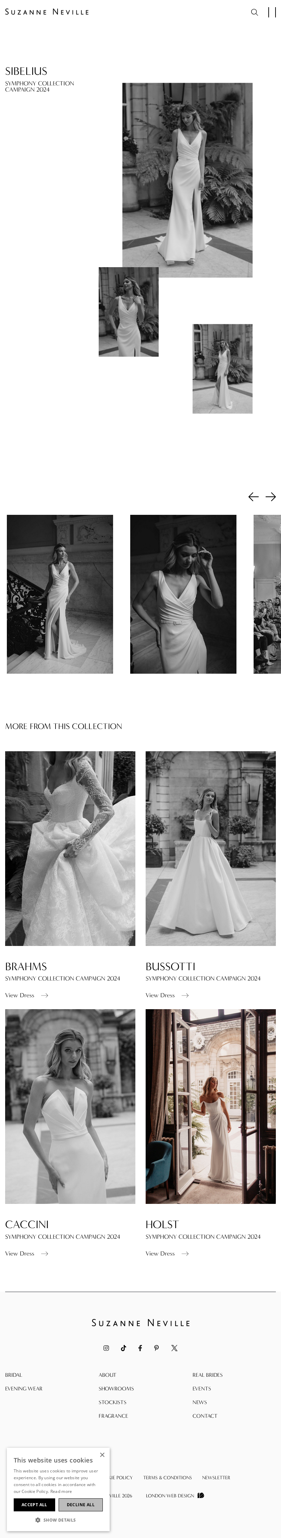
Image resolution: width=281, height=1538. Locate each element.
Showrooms (116, 1388)
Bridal (13, 1375)
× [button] (102, 1455)
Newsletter (216, 1478)
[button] (58, 1520)
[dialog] (58, 1489)
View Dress (19, 995)
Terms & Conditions (167, 1478)
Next (271, 496)
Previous (253, 496)
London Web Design (170, 1496)
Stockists (112, 1402)
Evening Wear (23, 1388)
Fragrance (113, 1416)
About (108, 1375)
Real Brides (208, 1375)
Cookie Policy (115, 1478)
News (200, 1402)
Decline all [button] (81, 1505)
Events (202, 1388)
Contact (205, 1416)
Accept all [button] (34, 1505)
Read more (61, 1491)
